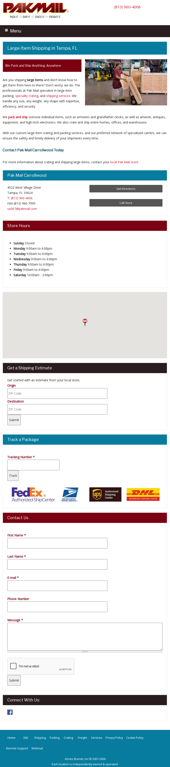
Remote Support (17, 748)
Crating (68, 738)
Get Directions (125, 189)
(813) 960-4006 (127, 6)
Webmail (37, 748)
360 (25, 738)
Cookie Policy (134, 738)
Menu (15, 30)
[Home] (37, 18)
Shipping (40, 738)
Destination (15, 401)
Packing (55, 738)
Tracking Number (21, 457)
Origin (11, 385)
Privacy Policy (114, 738)
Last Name (16, 556)
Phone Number (18, 599)
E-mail (13, 577)
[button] (85, 322)
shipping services (58, 96)
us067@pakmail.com (22, 209)
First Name (16, 535)
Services (96, 738)
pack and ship (18, 117)
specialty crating (26, 96)
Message (15, 620)
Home (11, 738)
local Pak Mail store (124, 162)
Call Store (126, 203)
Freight (82, 738)
